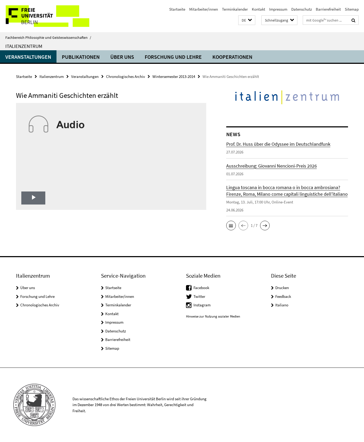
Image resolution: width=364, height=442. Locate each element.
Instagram (202, 304)
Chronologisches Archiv (125, 76)
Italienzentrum (23, 46)
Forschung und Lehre (173, 56)
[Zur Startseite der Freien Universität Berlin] (44, 16)
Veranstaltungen (28, 56)
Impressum (278, 9)
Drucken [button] (282, 287)
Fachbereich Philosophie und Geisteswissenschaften (48, 37)
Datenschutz (301, 9)
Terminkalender (235, 9)
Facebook (201, 287)
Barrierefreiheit (328, 9)
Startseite (177, 9)
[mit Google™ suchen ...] (353, 20)
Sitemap (352, 9)
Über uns (122, 56)
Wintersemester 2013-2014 (173, 76)
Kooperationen (232, 56)
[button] (246, 20)
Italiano (281, 304)
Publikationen (81, 56)
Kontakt (258, 9)
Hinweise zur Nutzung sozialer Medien (213, 316)
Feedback (283, 296)
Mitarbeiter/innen (203, 9)
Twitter (199, 296)
